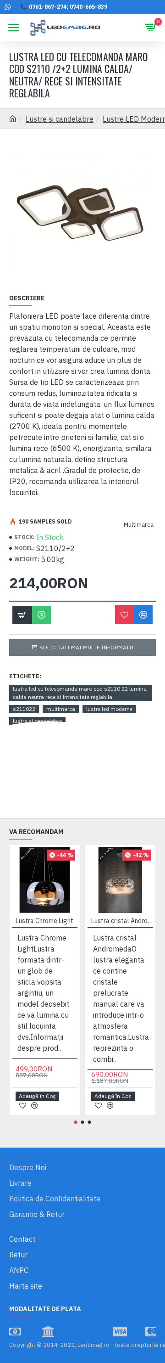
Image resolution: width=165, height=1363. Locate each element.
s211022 (24, 708)
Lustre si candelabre (60, 119)
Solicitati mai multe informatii (86, 647)
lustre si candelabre (37, 720)
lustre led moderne (109, 708)
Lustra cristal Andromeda (122, 921)
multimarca (60, 708)
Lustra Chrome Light (44, 921)
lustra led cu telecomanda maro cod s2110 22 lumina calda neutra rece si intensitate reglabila (80, 692)
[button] (75, 1122)
